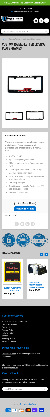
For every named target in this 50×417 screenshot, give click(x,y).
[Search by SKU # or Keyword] (46, 31)
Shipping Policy (8, 338)
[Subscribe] (45, 389)
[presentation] (41, 254)
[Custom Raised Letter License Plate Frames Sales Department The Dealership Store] (25, 82)
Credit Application (9, 324)
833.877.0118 (26, 8)
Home (4, 39)
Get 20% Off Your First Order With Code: (25, 2)
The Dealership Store (28, 404)
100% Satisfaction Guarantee (14, 321)
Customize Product (25, 208)
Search (5, 335)
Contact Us (6, 327)
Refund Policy (8, 332)
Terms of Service (9, 341)
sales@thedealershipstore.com (27, 11)
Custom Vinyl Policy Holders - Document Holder (36, 285)
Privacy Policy (8, 330)
